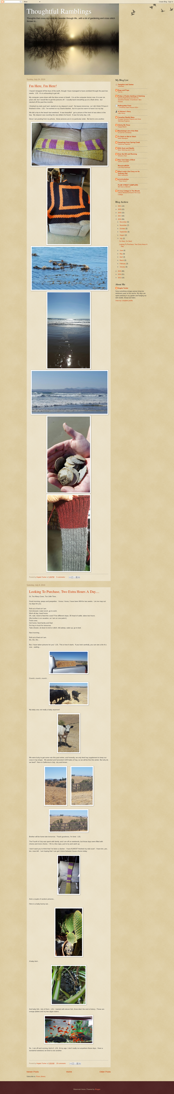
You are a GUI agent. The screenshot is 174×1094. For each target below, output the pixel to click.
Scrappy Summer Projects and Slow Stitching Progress (129, 120)
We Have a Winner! (124, 187)
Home (69, 1072)
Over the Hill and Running (127, 154)
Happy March (122, 127)
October (123, 228)
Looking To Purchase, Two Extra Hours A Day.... (64, 591)
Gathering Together (124, 144)
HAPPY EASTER (123, 161)
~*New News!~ (122, 181)
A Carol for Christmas (125, 133)
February (123, 264)
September (124, 232)
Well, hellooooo (123, 175)
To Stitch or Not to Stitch (127, 136)
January (123, 267)
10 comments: (61, 1063)
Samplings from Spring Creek (129, 142)
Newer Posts (33, 1072)
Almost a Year (122, 156)
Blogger (97, 1089)
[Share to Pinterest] (79, 577)
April (121, 257)
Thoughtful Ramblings (59, 11)
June (121, 250)
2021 (120, 206)
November (123, 225)
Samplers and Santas (126, 84)
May (121, 254)
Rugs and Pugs (123, 90)
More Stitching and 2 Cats (126, 150)
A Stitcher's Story (124, 111)
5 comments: (61, 577)
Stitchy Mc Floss (124, 125)
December (123, 222)
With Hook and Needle (126, 148)
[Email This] (70, 577)
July (121, 238)
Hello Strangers (123, 138)
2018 (120, 213)
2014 (120, 274)
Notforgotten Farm (124, 106)
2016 (120, 219)
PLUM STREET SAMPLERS (128, 185)
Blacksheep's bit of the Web (128, 131)
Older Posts (105, 1072)
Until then (121, 86)
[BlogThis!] (72, 577)
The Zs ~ (120, 92)
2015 (120, 271)
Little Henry (121, 113)
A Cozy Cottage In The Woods (129, 191)
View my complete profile (124, 300)
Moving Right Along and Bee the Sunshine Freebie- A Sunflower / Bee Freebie (129, 100)
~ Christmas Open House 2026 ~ (128, 107)
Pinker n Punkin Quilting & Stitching (131, 96)
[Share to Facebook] (77, 577)
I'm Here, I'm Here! (43, 85)
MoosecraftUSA (123, 166)
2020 (120, 209)
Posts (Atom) (40, 1076)
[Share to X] (74, 577)
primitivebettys (123, 179)
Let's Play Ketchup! (124, 167)
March (122, 260)
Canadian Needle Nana (126, 117)
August (122, 235)
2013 (120, 278)
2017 (120, 216)
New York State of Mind (126, 160)
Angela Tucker (123, 288)
